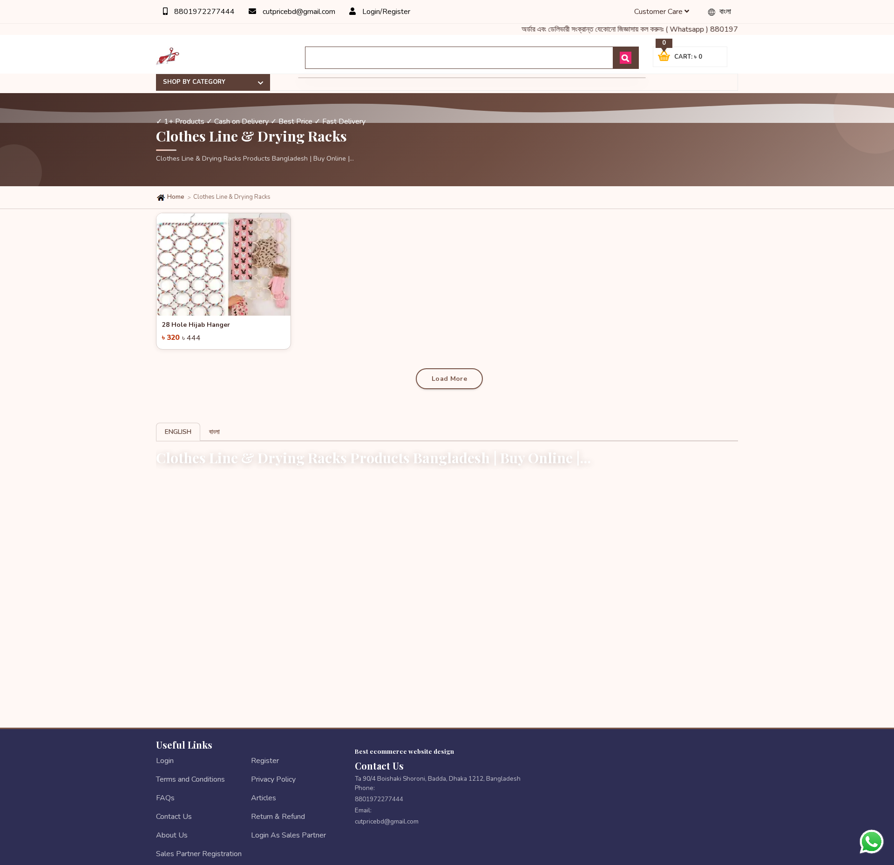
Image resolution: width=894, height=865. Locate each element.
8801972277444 (203, 12)
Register (265, 761)
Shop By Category (194, 82)
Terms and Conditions (190, 779)
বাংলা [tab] (214, 431)
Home (175, 197)
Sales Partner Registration (199, 854)
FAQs (165, 798)
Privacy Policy (273, 779)
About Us (172, 835)
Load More (449, 378)
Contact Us (174, 816)
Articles (263, 798)
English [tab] (178, 431)
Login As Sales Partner (288, 835)
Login (165, 761)
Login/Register (385, 12)
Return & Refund (278, 816)
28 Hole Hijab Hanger (196, 324)
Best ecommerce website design (404, 751)
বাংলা (724, 12)
